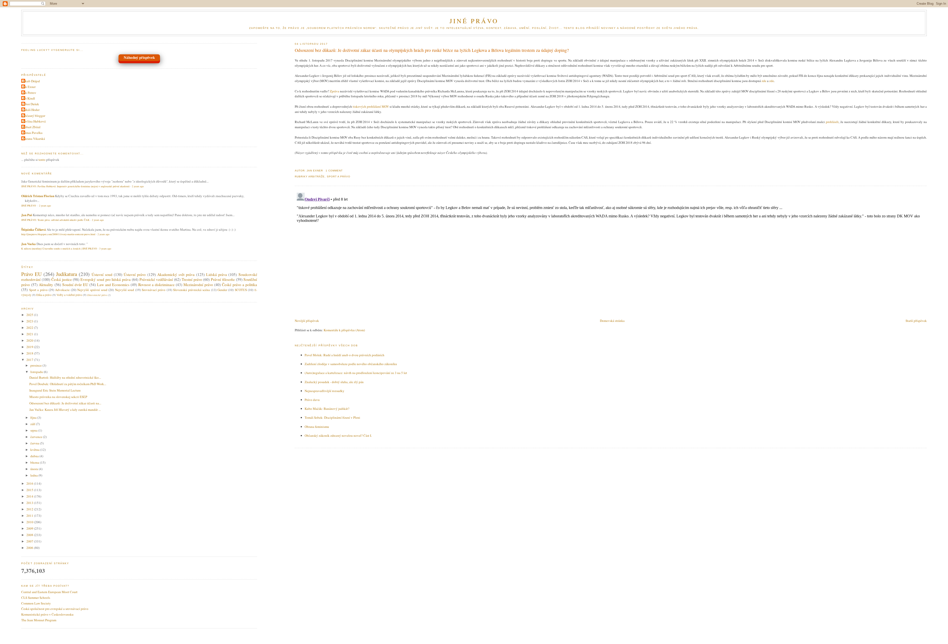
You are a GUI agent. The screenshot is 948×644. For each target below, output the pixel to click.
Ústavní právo (135, 274)
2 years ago (138, 186)
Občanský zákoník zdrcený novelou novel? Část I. (338, 435)
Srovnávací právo (153, 290)
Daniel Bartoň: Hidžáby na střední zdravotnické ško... (65, 377)
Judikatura (66, 273)
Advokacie (62, 290)
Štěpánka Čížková (33, 229)
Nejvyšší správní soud (92, 290)
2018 (30, 353)
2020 (30, 340)
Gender (222, 290)
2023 (30, 321)
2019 (30, 347)
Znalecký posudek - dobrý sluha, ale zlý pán (334, 382)
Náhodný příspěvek (139, 58)
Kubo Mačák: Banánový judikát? (327, 408)
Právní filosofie (223, 279)
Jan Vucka (28, 243)
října (33, 417)
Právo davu (312, 399)
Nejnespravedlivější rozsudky (324, 391)
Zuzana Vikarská (33, 138)
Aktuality (46, 284)
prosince (36, 365)
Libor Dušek (30, 104)
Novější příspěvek (307, 320)
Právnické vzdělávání (156, 279)
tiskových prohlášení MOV (371, 106)
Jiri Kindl (28, 98)
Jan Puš (26, 214)
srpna (34, 430)
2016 (30, 483)
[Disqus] (611, 252)
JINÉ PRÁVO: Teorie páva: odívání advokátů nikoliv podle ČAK (55, 220)
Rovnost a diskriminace (156, 284)
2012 (30, 509)
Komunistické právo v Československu (47, 614)
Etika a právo (44, 295)
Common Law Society (36, 603)
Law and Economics (113, 284)
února (34, 469)
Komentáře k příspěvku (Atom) (344, 330)
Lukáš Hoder (31, 109)
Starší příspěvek (916, 320)
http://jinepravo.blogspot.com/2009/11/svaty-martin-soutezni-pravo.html (58, 234)
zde (764, 81)
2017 (30, 359)
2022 (30, 327)
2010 (30, 522)
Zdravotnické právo (97, 295)
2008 (30, 535)
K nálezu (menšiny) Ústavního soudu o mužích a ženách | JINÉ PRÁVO (59, 248)
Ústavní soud (102, 274)
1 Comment (334, 170)
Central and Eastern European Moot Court (49, 592)
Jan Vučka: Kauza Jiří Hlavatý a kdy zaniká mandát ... (65, 409)
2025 (30, 314)
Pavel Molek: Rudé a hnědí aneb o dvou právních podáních (344, 355)
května (35, 449)
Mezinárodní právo (198, 284)
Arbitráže (316, 176)
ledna (34, 475)
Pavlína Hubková (34, 121)
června (35, 443)
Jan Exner (29, 86)
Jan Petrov (29, 92)
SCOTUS (241, 290)
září (33, 424)
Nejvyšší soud (124, 290)
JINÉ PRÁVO (474, 21)
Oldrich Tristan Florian (37, 195)
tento (42, 159)
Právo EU (31, 273)
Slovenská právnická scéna (191, 290)
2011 (30, 515)
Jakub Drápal (31, 81)
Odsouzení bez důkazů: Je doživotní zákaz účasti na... (65, 403)
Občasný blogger (33, 115)
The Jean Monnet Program (38, 620)
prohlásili (832, 122)
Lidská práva (216, 274)
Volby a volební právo (69, 295)
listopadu (37, 372)
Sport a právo (338, 176)
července (36, 437)
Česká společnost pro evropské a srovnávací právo (54, 608)
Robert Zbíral (31, 127)
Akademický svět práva (176, 274)
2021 (30, 334)
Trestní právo (192, 279)
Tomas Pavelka (32, 132)
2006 (30, 547)
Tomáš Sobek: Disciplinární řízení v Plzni (332, 417)
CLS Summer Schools (35, 597)
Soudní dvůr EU (75, 284)
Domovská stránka (612, 320)
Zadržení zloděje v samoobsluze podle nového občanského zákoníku (351, 364)
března (35, 462)
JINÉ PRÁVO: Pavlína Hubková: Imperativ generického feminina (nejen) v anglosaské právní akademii (75, 186)
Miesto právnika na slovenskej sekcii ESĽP (58, 397)
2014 (30, 496)
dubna (35, 456)
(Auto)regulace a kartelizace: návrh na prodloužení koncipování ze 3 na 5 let (356, 373)
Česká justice (61, 279)
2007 (30, 541)
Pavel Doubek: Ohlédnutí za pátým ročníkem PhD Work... (67, 384)
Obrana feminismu (317, 426)
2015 (30, 490)
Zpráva (334, 91)
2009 (30, 528)
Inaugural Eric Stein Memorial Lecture (55, 390)
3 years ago (105, 248)
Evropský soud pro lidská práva (105, 279)
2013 (30, 502)
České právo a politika (239, 284)
